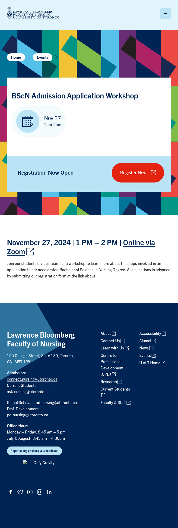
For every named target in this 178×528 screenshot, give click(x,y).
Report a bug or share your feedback (34, 450)
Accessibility (150, 334)
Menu (165, 13)
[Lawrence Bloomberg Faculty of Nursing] (33, 13)
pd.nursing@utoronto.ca (56, 403)
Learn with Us (112, 348)
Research (109, 382)
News (144, 348)
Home (16, 57)
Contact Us (110, 341)
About (106, 334)
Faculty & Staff (113, 403)
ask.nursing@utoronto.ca (28, 392)
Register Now (133, 172)
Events (42, 57)
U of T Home (149, 363)
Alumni (145, 341)
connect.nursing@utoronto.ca (32, 379)
